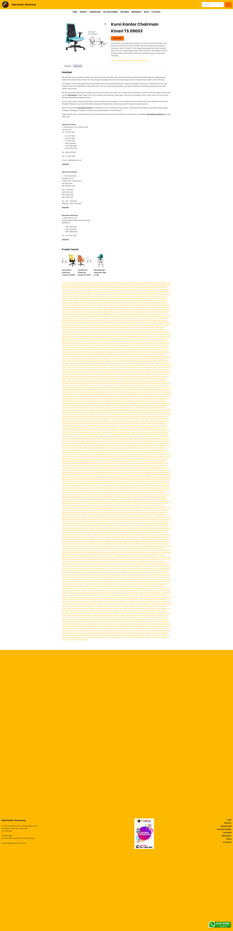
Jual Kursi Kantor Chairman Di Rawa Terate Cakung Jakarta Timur (123, 525)
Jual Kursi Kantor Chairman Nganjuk (91, 601)
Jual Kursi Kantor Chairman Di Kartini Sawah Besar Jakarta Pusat (99, 394)
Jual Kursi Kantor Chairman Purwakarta (79, 615)
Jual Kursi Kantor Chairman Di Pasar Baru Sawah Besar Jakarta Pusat (100, 481)
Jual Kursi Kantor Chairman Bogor (123, 291)
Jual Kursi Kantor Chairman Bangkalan (158, 285)
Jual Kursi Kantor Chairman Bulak (131, 294)
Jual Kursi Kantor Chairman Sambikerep (150, 615)
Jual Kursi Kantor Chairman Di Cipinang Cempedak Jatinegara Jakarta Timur (115, 338)
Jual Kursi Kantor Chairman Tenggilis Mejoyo (98, 633)
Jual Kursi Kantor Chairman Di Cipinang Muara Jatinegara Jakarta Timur (98, 340)
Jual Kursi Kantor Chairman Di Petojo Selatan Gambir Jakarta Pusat (136, 499)
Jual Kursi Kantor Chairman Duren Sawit (149, 572)
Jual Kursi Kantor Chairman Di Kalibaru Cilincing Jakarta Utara (113, 378)
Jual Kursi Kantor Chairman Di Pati (152, 483)
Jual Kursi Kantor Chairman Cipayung (146, 298)
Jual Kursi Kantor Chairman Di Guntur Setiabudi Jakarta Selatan (138, 360)
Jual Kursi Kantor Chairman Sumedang (88, 626)
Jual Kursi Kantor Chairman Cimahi (123, 298)
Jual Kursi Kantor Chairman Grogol (114, 577)
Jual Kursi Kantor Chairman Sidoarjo (146, 619)
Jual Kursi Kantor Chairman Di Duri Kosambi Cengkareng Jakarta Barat (129, 347)
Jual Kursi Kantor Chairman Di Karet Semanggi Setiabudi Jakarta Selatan (84, 392)
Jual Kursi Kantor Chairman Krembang (141, 590)
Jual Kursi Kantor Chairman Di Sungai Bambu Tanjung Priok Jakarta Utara (145, 546)
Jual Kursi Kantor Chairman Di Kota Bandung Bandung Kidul (112, 430)
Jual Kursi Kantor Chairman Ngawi (113, 601)
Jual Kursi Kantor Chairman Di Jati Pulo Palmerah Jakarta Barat (101, 369)
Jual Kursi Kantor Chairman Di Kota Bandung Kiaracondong (111, 441)
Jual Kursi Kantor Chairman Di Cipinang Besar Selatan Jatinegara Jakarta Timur (129, 336)
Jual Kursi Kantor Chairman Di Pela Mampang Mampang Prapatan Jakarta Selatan (122, 492)
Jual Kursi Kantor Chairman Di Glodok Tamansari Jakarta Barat (110, 356)
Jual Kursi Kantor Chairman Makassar (110, 595)
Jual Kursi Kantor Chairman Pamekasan (83, 608)
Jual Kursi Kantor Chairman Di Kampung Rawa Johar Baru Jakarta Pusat (122, 385)
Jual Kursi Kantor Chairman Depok (106, 300)
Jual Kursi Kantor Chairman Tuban (86, 635)
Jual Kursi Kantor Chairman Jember (109, 581)
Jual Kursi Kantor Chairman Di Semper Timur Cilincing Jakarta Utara (138, 534)
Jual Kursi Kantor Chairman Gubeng (136, 577)
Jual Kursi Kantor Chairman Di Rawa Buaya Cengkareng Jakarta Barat (148, 523)
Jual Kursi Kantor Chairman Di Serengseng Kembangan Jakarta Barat (82, 539)
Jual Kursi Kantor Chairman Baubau (103, 289)
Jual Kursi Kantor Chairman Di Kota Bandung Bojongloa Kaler (150, 432)
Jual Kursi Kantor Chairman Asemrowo (155, 282)
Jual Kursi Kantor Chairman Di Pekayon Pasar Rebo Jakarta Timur (147, 490)
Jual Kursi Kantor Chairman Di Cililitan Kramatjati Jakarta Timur (96, 331)
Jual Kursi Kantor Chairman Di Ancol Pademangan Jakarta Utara (136, 300)
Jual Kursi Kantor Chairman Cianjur (139, 296)
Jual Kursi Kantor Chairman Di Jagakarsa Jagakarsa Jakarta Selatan (86, 367)
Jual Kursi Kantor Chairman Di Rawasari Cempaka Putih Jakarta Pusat (143, 528)
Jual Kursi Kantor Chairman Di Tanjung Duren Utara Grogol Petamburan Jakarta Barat (104, 557)
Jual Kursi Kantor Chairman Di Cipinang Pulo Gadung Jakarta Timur (140, 340)
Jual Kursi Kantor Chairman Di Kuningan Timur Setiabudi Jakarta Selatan (93, 454)
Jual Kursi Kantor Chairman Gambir (110, 575)
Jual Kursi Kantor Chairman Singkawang (111, 621)
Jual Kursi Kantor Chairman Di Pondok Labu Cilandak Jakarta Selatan (123, 510)
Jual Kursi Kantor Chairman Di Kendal (98, 421)
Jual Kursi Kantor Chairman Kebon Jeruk (95, 586)
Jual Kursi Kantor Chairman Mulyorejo (154, 599)
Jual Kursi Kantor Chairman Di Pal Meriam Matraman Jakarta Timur (147, 476)
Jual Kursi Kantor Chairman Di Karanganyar (113, 389)
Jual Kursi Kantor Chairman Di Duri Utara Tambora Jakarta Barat (141, 349)
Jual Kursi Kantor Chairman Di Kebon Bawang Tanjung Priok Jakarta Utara (133, 401)
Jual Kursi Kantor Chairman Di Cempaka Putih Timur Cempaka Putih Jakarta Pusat (105, 320)
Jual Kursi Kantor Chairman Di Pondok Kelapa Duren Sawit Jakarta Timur (145, 508)
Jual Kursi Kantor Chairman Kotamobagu (93, 590)
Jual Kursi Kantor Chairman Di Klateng (121, 421)
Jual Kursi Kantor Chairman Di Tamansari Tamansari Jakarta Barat (126, 550)
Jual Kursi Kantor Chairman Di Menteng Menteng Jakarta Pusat (103, 472)
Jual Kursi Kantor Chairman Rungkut (103, 615)
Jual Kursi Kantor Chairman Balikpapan (90, 285)
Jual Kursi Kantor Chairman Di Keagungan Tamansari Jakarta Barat (114, 396)
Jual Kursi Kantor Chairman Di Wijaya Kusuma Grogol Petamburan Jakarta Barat (145, 570)
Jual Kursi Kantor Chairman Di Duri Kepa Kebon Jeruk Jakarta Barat (87, 347)
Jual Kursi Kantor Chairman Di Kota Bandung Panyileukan (107, 443)
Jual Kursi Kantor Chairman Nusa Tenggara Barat (139, 601)
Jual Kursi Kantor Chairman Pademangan (137, 604)
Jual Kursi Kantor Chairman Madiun (149, 592)
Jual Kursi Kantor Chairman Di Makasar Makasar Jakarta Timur (142, 459)
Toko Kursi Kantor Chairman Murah (77, 639)
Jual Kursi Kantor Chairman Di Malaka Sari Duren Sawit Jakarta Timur (119, 461)
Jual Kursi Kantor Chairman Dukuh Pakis (124, 572)
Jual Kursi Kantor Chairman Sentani (100, 619)
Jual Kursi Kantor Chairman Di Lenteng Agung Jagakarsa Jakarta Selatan (142, 456)
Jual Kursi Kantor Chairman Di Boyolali (146, 311)
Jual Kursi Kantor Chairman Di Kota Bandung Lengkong (146, 441)
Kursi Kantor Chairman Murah (141, 637)
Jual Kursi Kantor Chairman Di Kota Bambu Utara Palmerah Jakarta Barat (104, 425)
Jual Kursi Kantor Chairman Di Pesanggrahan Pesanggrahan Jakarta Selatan (109, 497)
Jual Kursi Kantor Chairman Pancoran (107, 608)
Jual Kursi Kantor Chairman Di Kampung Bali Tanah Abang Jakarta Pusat (141, 383)
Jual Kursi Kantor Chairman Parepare (156, 608)
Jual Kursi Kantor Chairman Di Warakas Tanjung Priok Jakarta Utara (99, 570)
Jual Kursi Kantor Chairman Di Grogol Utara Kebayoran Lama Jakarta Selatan (95, 360)
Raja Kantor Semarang (24, 4)
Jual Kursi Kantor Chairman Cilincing (101, 298)
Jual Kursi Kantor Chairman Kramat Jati (118, 590)
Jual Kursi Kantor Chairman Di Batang (146, 307)
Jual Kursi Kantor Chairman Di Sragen (82, 541)
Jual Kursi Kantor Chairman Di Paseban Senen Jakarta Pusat (123, 483)
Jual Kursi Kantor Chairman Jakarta (124, 579)
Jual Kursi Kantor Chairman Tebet (160, 630)
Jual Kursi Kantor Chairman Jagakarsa (101, 579)
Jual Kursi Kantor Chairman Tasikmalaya (137, 630)
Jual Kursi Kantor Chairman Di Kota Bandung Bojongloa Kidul (80, 434)
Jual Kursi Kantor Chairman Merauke (85, 599)
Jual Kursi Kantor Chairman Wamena (133, 635)
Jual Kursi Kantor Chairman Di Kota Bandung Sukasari (132, 445)
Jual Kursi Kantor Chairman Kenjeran (133, 588)
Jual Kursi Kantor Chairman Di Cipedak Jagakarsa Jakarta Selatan (104, 334)
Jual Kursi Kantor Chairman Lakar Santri (102, 592)
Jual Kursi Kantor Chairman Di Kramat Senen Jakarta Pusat (115, 450)
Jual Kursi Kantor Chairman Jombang (155, 581)
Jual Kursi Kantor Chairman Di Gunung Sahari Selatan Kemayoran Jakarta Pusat (119, 363)
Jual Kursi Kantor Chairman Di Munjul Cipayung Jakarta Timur (120, 474)
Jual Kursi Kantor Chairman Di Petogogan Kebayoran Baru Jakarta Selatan (93, 499)
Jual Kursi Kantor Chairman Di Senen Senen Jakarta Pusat (112, 537)
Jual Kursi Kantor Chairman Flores (88, 575)
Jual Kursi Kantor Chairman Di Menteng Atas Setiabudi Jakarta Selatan (88, 470)
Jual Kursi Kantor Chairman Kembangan (88, 588)
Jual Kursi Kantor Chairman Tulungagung (109, 635)
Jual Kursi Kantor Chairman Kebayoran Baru (149, 584)
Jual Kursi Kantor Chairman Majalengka (86, 595)
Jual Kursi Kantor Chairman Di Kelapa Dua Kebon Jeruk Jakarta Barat (143, 412)
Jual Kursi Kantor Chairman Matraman (126, 597)
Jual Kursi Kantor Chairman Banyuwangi (144, 287)
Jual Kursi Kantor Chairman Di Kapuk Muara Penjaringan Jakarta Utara (142, 387)
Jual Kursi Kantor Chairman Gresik (93, 577)
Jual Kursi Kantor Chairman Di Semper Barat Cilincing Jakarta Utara (96, 534)
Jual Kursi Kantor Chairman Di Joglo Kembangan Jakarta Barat (101, 376)
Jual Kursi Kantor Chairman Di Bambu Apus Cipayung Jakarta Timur (86, 305)
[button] (105, 24)
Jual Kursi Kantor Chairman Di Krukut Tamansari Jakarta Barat (84, 452)
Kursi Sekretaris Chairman (140, 60)
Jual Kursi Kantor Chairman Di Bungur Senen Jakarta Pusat (130, 314)
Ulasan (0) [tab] (77, 66)
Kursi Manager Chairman (124, 60)
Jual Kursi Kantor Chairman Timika (123, 633)
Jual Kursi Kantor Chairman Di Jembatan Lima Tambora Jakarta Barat (146, 374)
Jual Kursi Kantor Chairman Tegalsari (73, 633)
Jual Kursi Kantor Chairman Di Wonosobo (98, 572)
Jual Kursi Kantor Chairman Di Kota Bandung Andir (141, 425)
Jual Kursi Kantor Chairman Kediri (118, 586)
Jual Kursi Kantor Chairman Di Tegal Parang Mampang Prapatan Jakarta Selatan (122, 561)
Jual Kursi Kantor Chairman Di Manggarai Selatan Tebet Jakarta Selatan (96, 465)
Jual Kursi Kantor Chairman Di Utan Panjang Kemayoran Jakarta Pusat (131, 568)
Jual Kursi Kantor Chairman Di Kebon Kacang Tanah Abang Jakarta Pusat (116, 403)
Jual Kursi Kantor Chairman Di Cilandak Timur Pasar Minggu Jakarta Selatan (117, 329)
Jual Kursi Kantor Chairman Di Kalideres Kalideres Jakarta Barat (86, 381)
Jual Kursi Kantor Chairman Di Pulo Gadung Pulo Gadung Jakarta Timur (130, 517)
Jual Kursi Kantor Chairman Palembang (99, 606)
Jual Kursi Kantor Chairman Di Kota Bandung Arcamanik (107, 427)
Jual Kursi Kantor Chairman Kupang (79, 592)
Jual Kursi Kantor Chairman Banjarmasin (119, 287)
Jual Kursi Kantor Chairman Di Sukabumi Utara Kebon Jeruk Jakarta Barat (101, 543)
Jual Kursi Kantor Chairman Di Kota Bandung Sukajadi (99, 445)
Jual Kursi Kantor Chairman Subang (158, 621)
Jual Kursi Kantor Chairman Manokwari (102, 597)
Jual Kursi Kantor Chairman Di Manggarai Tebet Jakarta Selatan (138, 465)
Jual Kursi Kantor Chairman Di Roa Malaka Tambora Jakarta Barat (100, 530)
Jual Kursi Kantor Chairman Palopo (145, 606)
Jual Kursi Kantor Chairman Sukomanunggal (121, 624)
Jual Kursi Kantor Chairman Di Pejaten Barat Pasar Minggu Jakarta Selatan (140, 488)
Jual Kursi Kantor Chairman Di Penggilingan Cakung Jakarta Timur (131, 494)
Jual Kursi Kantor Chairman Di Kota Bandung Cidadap (84, 438)
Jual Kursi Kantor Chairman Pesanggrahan (88, 612)
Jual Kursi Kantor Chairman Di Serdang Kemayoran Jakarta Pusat (150, 537)
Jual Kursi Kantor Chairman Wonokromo (95, 637)
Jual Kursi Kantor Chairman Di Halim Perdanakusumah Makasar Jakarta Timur (106, 365)
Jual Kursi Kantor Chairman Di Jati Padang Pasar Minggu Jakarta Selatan (130, 367)
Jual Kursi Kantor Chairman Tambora (97, 628)
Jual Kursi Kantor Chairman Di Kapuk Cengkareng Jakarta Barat (101, 387)
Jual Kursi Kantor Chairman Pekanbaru (144, 610)
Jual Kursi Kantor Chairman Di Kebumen (83, 410)
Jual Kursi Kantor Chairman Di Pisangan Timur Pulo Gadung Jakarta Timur (121, 505)
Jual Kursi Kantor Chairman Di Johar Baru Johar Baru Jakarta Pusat (141, 376)
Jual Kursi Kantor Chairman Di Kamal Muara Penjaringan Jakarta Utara (98, 383)
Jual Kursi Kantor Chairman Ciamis (117, 296)
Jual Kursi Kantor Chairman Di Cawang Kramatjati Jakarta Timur (145, 316)
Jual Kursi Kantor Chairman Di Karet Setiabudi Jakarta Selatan (125, 392)
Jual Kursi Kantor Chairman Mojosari (132, 599)
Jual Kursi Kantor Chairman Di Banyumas (84, 307)
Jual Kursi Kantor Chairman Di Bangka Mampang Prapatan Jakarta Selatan (130, 305)
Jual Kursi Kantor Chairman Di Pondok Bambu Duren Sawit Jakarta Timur (100, 508)
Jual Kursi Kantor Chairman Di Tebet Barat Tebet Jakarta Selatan (85, 559)
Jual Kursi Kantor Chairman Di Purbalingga (138, 519)
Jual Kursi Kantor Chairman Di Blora (124, 311)
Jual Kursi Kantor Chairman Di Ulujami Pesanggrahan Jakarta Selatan (108, 566)
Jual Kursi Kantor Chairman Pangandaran (131, 608)
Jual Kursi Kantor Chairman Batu (82, 289)
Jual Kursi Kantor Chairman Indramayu (77, 579)
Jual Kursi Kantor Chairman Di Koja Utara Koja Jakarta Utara (122, 423)
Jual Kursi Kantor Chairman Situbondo (135, 621)
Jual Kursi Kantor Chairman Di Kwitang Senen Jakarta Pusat (134, 454)
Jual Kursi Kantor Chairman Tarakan (113, 630)
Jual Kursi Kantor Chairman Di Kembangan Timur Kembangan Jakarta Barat (134, 418)
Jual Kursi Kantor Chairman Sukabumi (73, 624)
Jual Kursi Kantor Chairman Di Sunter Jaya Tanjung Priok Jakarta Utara (125, 548)
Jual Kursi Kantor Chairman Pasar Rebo (97, 610)
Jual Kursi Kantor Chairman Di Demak (147, 343)
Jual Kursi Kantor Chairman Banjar (72, 287)
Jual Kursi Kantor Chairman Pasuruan (120, 610)
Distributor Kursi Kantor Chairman (76, 282)
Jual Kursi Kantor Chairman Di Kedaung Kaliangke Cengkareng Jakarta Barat (119, 410)
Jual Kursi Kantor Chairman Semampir (139, 617)
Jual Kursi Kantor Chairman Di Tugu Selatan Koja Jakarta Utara (134, 563)
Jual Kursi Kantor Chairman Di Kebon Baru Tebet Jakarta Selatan (91, 401)
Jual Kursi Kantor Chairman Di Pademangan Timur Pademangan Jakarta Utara (102, 476)
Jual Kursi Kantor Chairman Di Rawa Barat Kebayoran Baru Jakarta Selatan (104, 523)
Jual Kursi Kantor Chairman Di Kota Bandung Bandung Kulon (148, 430)
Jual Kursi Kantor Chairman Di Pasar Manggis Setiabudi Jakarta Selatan (143, 481)
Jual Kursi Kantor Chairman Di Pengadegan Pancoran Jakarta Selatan (89, 494)
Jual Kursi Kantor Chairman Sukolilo (96, 624)
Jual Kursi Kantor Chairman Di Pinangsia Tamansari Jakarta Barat (141, 503)
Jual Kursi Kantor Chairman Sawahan (115, 617)
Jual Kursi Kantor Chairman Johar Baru (132, 581)
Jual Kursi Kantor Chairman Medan (148, 597)
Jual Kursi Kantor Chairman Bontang (87, 294)
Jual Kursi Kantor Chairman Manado (79, 597)
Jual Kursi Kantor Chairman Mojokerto (108, 599)
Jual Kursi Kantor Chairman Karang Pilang (99, 584)
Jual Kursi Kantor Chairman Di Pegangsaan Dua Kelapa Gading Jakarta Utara (120, 485)
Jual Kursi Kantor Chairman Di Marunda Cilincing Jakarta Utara (109, 468)
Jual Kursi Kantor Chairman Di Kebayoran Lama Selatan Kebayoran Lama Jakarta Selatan (99, 398)
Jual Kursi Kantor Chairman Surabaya (135, 626)
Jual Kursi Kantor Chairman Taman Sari (159, 626)
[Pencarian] (228, 4)
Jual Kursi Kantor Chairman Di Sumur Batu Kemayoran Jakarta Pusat (101, 546)
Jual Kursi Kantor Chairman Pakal (161, 604)
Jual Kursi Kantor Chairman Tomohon (145, 633)
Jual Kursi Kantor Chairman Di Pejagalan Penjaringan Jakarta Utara (97, 488)
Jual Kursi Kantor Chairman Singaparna (87, 621)
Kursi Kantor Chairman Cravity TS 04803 (68, 272)
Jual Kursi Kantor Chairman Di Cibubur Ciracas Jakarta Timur (135, 323)
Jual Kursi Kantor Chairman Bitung (81, 291)
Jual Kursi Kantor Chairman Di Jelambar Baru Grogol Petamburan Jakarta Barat (121, 372)
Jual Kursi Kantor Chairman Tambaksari (74, 628)
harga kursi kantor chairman (95, 282)
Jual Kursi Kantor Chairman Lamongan (126, 592)
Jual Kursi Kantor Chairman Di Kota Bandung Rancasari (142, 443)
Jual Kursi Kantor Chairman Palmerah (123, 606)
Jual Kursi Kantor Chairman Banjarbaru (94, 287)
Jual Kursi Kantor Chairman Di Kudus (115, 452)
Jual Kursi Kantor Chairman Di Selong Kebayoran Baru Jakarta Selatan (96, 532)
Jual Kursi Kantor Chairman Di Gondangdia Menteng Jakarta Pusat (150, 356)
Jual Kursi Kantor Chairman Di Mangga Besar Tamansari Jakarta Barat (111, 463)
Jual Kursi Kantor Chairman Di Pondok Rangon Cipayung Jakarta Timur (108, 512)
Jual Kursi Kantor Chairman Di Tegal (156, 559)
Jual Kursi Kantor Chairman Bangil (136, 285)
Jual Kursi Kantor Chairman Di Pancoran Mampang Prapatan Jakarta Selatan (121, 479)
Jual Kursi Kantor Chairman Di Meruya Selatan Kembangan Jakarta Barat (145, 472)
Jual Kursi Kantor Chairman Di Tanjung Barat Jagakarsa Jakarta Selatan (111, 555)
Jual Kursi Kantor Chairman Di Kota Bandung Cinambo (117, 438)
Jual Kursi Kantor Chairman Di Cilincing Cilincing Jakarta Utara (134, 331)
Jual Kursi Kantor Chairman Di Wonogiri (74, 572)
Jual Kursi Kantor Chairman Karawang (124, 584)
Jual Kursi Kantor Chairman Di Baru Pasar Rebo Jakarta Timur (116, 307)
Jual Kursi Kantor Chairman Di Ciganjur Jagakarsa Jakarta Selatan (102, 325)
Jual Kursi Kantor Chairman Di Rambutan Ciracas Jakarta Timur (131, 521)
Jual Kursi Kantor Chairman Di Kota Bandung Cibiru (125, 436)
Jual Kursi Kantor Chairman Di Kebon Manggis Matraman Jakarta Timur (136, 405)
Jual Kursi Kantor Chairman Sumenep (112, 626)
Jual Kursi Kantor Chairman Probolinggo (138, 612)
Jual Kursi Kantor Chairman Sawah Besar (91, 617)
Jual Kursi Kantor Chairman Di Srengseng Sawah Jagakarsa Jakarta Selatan (117, 541)
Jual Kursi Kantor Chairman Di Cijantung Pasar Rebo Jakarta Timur (142, 325)
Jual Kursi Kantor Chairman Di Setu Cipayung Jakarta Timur (122, 539)
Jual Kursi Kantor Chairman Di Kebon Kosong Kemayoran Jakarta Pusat (92, 405)
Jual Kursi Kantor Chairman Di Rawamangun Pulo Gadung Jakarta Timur (100, 528)
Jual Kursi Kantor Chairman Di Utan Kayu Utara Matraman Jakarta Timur (87, 568)
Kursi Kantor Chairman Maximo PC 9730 (84, 272)
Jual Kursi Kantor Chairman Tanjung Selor (89, 630)
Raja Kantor (11, 843)
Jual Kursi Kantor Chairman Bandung (114, 285)
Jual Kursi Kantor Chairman (112, 282)
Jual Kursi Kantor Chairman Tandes (145, 628)
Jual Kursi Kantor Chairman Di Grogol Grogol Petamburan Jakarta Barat (108, 358)
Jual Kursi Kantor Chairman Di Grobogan (74, 358)
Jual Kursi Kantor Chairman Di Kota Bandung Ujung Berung (95, 447)
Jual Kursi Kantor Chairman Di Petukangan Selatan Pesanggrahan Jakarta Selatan (116, 501)
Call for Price (117, 38)
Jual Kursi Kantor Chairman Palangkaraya (74, 606)
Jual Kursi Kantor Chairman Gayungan (133, 575)
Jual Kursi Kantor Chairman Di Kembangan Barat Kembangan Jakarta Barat (88, 418)
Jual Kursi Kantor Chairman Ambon (132, 282)
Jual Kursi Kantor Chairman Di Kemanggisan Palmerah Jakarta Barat (109, 416)
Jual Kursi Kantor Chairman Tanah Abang (121, 628)
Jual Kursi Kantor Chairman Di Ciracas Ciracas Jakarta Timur (117, 343)
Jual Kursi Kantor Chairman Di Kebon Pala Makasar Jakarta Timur (115, 407)
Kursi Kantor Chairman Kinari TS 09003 (119, 637)
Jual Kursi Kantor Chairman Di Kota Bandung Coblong (150, 438)
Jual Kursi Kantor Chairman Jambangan (148, 579)
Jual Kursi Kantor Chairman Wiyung (155, 635)
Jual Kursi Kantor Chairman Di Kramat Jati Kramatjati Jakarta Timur (134, 447)
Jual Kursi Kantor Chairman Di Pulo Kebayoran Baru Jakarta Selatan (104, 519)
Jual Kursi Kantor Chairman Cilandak (79, 298)
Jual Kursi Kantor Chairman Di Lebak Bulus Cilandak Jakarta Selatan (98, 456)
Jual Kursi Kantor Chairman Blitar (102, 291)
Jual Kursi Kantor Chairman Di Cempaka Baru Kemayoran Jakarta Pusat (114, 318)
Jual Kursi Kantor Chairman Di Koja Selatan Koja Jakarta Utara (84, 423)
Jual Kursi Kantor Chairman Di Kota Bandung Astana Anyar (142, 427)
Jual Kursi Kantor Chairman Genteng (156, 575)
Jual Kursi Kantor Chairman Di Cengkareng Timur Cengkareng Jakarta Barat (93, 323)
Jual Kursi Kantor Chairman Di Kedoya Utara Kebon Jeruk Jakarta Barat (100, 412)
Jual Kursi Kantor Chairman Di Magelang (110, 459)
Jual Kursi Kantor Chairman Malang (132, 595)
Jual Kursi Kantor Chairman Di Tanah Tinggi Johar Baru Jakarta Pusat (139, 552)
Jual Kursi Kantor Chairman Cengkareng (94, 296)
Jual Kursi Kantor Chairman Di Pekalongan (114, 490)
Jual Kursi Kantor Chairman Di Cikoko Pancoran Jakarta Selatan (111, 327)
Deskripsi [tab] (67, 66)
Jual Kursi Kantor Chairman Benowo (147, 289)
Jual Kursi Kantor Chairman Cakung (152, 294)
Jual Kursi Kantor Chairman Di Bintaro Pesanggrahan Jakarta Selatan (91, 311)
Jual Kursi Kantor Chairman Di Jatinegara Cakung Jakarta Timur (139, 369)
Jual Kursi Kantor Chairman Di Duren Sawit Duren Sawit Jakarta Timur (110, 345)
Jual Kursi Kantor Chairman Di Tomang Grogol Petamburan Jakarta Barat (93, 563)
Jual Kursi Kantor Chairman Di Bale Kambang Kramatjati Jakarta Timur (110, 303)
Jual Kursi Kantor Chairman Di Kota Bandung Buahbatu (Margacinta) (119, 434)
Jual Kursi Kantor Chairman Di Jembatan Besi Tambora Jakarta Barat (104, 374)
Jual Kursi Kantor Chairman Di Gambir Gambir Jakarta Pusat (112, 352)
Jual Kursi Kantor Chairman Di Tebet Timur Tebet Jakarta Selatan (125, 559)
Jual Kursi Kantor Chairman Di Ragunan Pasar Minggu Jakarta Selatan (90, 521)
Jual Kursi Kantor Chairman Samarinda (126, 615)
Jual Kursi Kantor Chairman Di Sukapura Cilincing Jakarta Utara (143, 543)
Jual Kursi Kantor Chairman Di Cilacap (143, 327)
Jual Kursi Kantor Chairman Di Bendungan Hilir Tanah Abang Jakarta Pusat (115, 309)
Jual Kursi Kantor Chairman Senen (79, 619)
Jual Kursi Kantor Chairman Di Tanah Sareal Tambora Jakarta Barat (97, 552)
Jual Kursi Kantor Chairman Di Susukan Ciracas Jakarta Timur (86, 550)
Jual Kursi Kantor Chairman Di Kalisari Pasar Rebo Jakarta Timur (125, 381)
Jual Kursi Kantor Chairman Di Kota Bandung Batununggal (113, 432)
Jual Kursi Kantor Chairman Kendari (111, 588)
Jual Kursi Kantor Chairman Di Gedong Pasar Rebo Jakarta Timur (134, 354)
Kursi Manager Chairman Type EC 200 (100, 272)
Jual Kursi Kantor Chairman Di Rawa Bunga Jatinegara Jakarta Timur (82, 525)
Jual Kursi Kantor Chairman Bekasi (125, 289)
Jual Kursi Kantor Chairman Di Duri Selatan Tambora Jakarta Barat (101, 349)
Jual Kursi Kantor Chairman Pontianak (113, 612)
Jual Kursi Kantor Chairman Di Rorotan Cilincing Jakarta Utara (139, 530)
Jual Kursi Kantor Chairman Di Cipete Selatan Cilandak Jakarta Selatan (146, 334)
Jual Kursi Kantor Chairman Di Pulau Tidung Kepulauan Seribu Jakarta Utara (142, 514)
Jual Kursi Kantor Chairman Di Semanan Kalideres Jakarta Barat (137, 532)
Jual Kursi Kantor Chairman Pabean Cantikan (89, 604)
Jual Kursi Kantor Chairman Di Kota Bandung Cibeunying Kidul (91, 436)
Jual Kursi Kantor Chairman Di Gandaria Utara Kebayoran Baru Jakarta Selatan (90, 354)
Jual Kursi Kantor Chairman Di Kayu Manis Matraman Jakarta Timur (139, 394)
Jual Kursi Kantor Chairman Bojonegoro (146, 291)
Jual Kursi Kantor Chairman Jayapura (86, 581)
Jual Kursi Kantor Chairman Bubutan (110, 294)
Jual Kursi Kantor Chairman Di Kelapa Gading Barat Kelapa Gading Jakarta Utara (123, 414)
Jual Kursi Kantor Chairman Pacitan (114, 604)
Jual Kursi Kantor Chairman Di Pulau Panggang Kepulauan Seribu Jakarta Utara (94, 514)
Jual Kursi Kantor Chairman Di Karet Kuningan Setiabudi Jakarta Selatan (148, 389)
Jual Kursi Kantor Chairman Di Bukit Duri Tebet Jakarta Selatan (93, 314)
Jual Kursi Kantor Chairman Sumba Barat (147, 624)
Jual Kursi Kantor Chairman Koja (154, 588)
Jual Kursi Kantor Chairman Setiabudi (123, 619)
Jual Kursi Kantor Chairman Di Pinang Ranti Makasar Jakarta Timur (101, 503)
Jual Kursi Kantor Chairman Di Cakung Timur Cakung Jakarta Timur (104, 316)
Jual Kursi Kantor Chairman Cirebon (84, 300)
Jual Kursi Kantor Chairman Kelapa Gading (142, 586)
